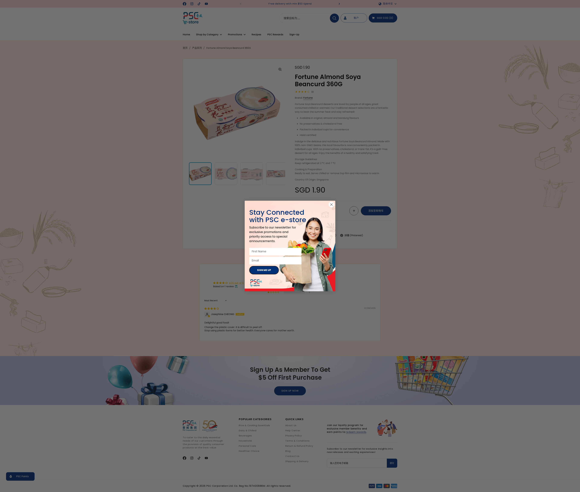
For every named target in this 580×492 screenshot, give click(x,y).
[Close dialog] (331, 204)
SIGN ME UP (264, 270)
